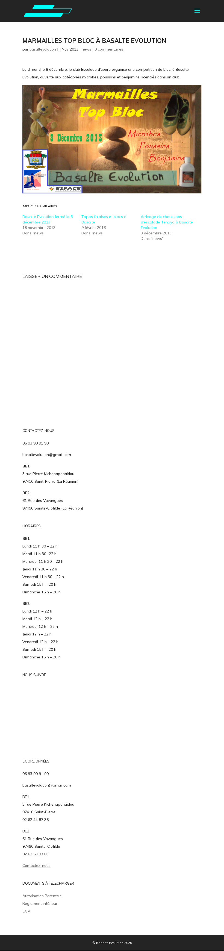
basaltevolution (43, 49)
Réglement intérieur (39, 903)
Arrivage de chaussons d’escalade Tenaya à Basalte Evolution (167, 222)
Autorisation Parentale (42, 895)
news (86, 49)
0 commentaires (109, 49)
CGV (26, 911)
